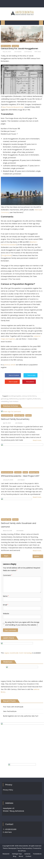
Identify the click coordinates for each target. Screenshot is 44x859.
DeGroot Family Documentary (15, 419)
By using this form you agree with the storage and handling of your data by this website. (22, 623)
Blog (14, 856)
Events (25, 472)
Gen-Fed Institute (9, 711)
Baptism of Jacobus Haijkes (7, 556)
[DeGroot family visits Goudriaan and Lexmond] (16, 507)
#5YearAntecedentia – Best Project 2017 (20, 476)
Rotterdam (37, 399)
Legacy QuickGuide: (11, 653)
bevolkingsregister (14, 396)
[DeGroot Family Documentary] (22, 411)
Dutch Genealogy (25, 653)
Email (5, 605)
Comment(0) (28, 51)
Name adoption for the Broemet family (38, 556)
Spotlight (15, 46)
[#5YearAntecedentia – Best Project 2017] (22, 457)
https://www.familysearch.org (12, 107)
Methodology (5, 46)
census (24, 396)
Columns (18, 472)
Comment (7, 575)
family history (32, 396)
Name (6, 596)
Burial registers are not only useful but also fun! (20, 716)
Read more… (37, 440)
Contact (28, 856)
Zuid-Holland (13, 401)
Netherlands (13, 399)
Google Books (7, 255)
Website (6, 614)
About (21, 856)
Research (6, 854)
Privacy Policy (8, 790)
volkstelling (5, 401)
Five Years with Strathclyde (13, 707)
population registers (25, 399)
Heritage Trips (19, 415)
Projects (28, 415)
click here (8, 832)
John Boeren (17, 51)
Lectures (27, 854)
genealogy (5, 399)
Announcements (7, 415)
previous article (9, 365)
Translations (37, 854)
